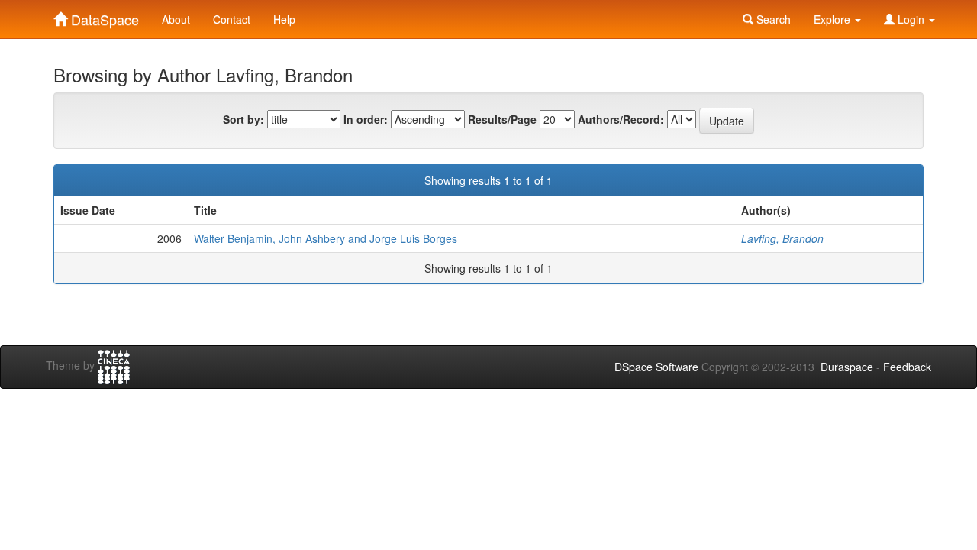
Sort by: (243, 119)
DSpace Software (656, 366)
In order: (365, 119)
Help (284, 19)
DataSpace (103, 16)
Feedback (907, 366)
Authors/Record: (621, 119)
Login (911, 19)
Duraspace (847, 366)
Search (772, 19)
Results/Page (502, 119)
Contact (231, 19)
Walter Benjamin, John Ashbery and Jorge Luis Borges (325, 238)
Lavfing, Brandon (782, 238)
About (176, 19)
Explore (833, 19)
